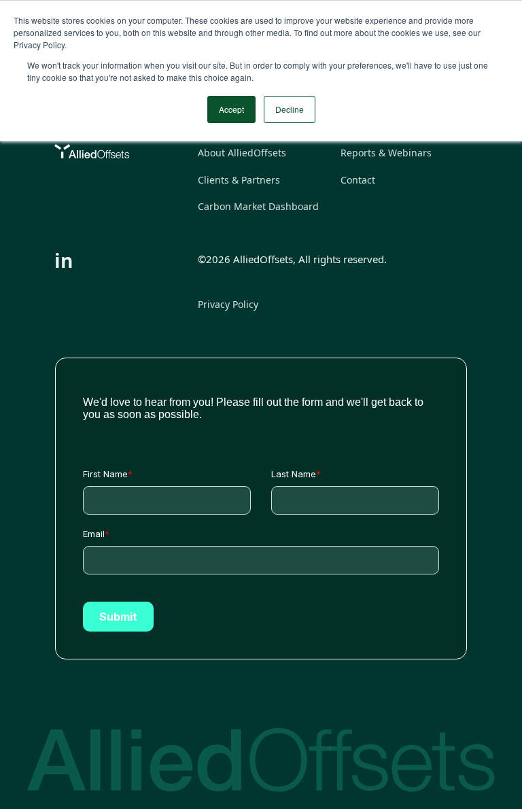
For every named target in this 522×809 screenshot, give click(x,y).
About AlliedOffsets (242, 152)
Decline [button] (289, 109)
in (63, 260)
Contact (358, 179)
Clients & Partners (239, 179)
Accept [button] (231, 109)
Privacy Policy (228, 304)
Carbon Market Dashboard (258, 206)
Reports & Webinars (386, 152)
